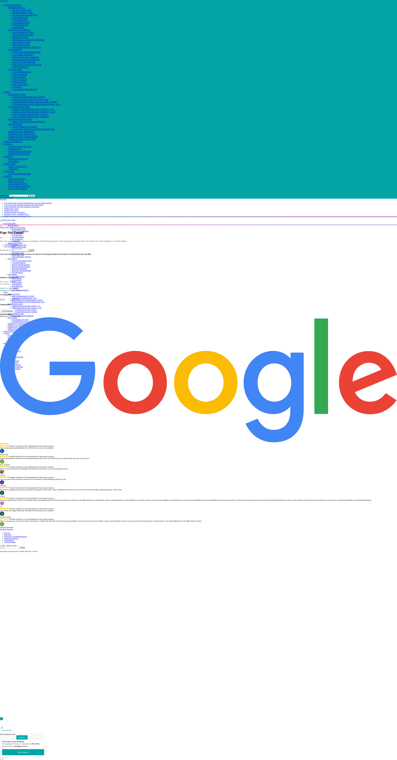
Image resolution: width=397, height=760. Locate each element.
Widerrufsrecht (9, 540)
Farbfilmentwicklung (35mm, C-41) (33, 109)
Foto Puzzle (19, 80)
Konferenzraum (18, 159)
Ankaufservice (13, 142)
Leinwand (18, 27)
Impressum (7, 535)
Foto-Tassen (19, 75)
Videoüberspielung (20, 119)
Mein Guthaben (17, 189)
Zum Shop (22, 737)
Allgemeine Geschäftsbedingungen (15, 536)
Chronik (13, 169)
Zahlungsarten (17, 184)
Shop (7, 92)
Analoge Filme (17, 94)
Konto (8, 176)
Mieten (8, 157)
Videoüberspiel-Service (26, 47)
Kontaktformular (19, 174)
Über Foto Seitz (17, 166)
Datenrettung (21, 42)
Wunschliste (16, 181)
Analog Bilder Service (26, 60)
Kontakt (9, 171)
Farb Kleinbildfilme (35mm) (28, 97)
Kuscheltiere (20, 85)
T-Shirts (17, 87)
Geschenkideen (21, 72)
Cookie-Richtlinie (10, 542)
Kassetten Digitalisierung (28, 122)
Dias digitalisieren (23, 62)
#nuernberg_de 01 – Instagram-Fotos (16, 214)
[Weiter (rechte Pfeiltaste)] (3, 759)
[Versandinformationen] (5, 300)
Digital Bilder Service (25, 57)
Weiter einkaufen (23, 752)
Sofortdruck (20, 67)
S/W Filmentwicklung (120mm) (30, 117)
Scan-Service (20, 18)
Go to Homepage (9, 246)
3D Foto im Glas (22, 10)
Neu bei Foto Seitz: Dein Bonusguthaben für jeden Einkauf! (23, 205)
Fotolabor (15, 50)
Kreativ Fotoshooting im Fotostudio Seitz (17, 216)
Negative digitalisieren (26, 65)
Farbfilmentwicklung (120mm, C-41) (34, 112)
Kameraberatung (23, 32)
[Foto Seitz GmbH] (8, 220)
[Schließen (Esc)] (7, 757)
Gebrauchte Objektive (22, 134)
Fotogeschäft (13, 5)
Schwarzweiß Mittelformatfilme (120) (36, 104)
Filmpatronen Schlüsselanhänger (33, 129)
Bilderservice (16, 8)
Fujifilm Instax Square (11, 209)
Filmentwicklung (19, 107)
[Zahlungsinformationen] (7, 311)
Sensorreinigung (23, 35)
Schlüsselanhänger (24, 90)
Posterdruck (20, 25)
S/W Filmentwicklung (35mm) (30, 114)
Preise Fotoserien (19, 154)
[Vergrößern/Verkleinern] (1, 757)
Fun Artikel (15, 70)
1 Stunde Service (22, 55)
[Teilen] (5, 757)
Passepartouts (21, 45)
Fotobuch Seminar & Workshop (14, 212)
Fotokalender (21, 23)
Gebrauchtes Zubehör (22, 139)
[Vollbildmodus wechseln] (3, 757)
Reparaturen (20, 37)
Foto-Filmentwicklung (26, 52)
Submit (22, 548)
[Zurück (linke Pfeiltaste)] (1, 759)
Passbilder (14, 149)
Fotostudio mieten (20, 147)
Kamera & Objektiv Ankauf (28, 40)
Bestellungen (16, 179)
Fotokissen (19, 77)
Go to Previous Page (11, 245)
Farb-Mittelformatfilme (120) (30, 99)
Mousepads (19, 82)
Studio (8, 144)
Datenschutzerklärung (11, 538)
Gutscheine (15, 124)
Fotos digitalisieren (24, 15)
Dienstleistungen (19, 30)
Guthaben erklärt (19, 186)
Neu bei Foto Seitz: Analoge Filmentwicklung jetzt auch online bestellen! (28, 203)
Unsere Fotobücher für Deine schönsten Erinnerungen (21, 207)
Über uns (9, 164)
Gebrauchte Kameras (21, 132)
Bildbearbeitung (22, 13)
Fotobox (13, 162)
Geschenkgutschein (24, 127)
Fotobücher (19, 20)
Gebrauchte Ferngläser (23, 137)
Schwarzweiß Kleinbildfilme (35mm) (34, 102)
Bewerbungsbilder (20, 152)
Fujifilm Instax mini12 (11, 210)
